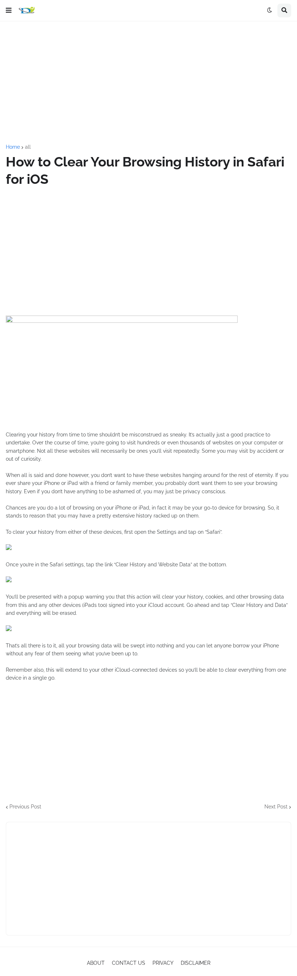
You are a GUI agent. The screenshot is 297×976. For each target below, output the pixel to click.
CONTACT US (128, 963)
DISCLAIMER (195, 963)
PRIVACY (162, 963)
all (28, 146)
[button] (8, 10)
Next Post (276, 807)
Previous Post (25, 807)
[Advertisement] (148, 83)
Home (13, 146)
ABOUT (96, 963)
